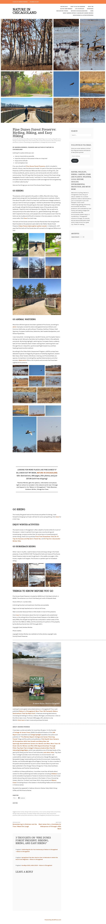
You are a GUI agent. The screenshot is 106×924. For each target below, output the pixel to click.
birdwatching (40, 139)
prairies (21, 142)
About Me (90, 6)
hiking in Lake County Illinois (20, 813)
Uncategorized (43, 142)
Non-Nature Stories (62, 11)
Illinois (27, 140)
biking (35, 139)
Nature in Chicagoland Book (79, 11)
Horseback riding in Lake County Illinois (36, 813)
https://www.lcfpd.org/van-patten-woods (32, 226)
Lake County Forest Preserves (43, 140)
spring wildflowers (35, 142)
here (25, 218)
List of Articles (79, 8)
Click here (20, 720)
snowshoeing (26, 142)
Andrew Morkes (20, 811)
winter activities (52, 142)
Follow (75, 160)
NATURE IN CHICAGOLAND (47, 473)
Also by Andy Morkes (66, 8)
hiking (14, 140)
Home (91, 11)
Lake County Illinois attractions (26, 815)
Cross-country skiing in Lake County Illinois (49, 811)
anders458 (25, 139)
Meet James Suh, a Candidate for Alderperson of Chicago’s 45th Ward (50, 826)
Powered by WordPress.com (53, 920)
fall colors (58, 139)
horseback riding (20, 140)
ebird (14, 327)
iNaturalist (22, 360)
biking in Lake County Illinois (32, 811)
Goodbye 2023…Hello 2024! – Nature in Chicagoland (36, 865)
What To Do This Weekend (78, 6)
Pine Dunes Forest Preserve (35, 166)
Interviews (90, 8)
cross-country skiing (50, 139)
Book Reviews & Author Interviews (83, 15)
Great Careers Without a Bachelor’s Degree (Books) (78, 13)
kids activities (32, 140)
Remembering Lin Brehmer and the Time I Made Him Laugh (25, 824)
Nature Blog (64, 6)
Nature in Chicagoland (24, 11)
